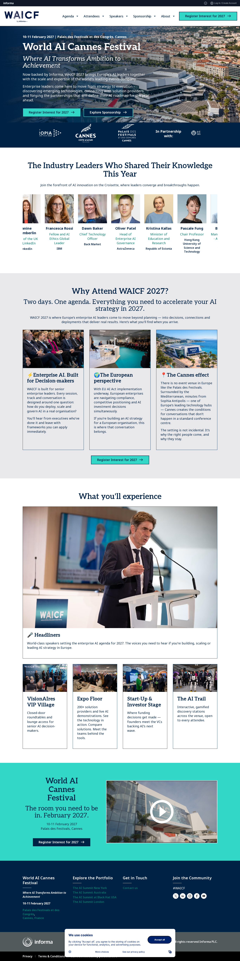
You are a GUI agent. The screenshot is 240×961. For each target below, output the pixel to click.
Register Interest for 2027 (205, 16)
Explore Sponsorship (105, 112)
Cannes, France (33, 918)
